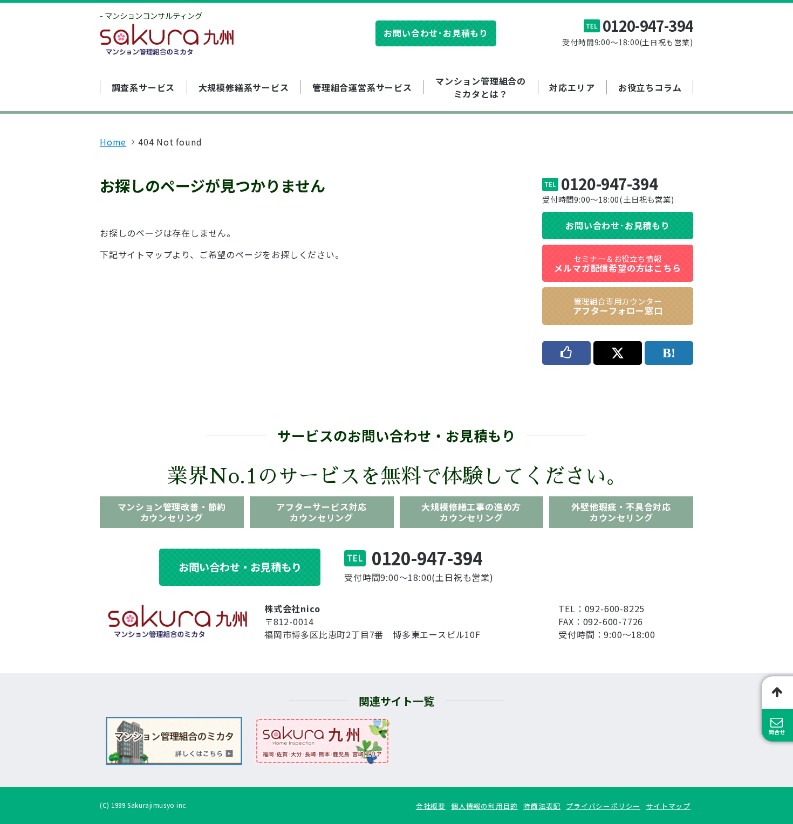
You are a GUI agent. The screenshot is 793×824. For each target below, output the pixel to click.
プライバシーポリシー (603, 806)
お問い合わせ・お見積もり (240, 566)
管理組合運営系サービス (362, 87)
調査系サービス (143, 87)
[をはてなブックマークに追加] (669, 353)
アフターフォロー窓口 (618, 306)
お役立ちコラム (650, 87)
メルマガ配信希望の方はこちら (617, 263)
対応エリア (571, 87)
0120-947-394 (648, 25)
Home (113, 141)
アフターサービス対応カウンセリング (321, 511)
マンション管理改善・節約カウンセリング (172, 511)
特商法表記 (541, 806)
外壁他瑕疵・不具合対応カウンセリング (621, 511)
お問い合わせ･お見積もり (436, 32)
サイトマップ (668, 806)
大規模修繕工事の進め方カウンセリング (471, 511)
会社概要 (431, 806)
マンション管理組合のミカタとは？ (480, 87)
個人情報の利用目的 (484, 806)
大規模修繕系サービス (244, 87)
